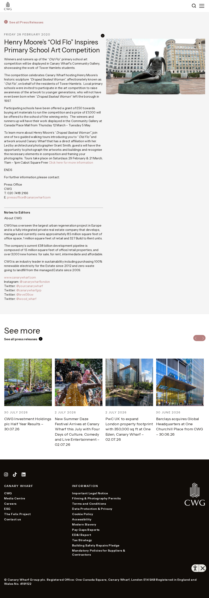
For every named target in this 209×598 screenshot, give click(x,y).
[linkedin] (24, 475)
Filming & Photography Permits (96, 498)
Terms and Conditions (89, 503)
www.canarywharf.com (20, 277)
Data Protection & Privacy (92, 509)
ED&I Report (81, 535)
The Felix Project (17, 514)
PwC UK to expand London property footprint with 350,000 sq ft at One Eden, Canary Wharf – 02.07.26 (129, 429)
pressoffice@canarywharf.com (29, 197)
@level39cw (25, 294)
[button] (194, 6)
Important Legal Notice (90, 493)
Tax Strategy (82, 540)
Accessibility (81, 519)
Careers (10, 503)
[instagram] (6, 475)
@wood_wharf (26, 299)
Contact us (12, 519)
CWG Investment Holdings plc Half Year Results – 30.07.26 (27, 424)
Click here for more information (71, 162)
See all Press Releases (26, 22)
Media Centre (14, 498)
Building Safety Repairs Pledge (96, 545)
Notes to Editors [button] (17, 212)
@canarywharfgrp (29, 290)
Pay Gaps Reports (86, 530)
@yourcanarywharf (29, 286)
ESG (7, 509)
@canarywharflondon (35, 282)
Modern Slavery (84, 524)
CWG (8, 493)
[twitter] (15, 475)
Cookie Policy (82, 514)
